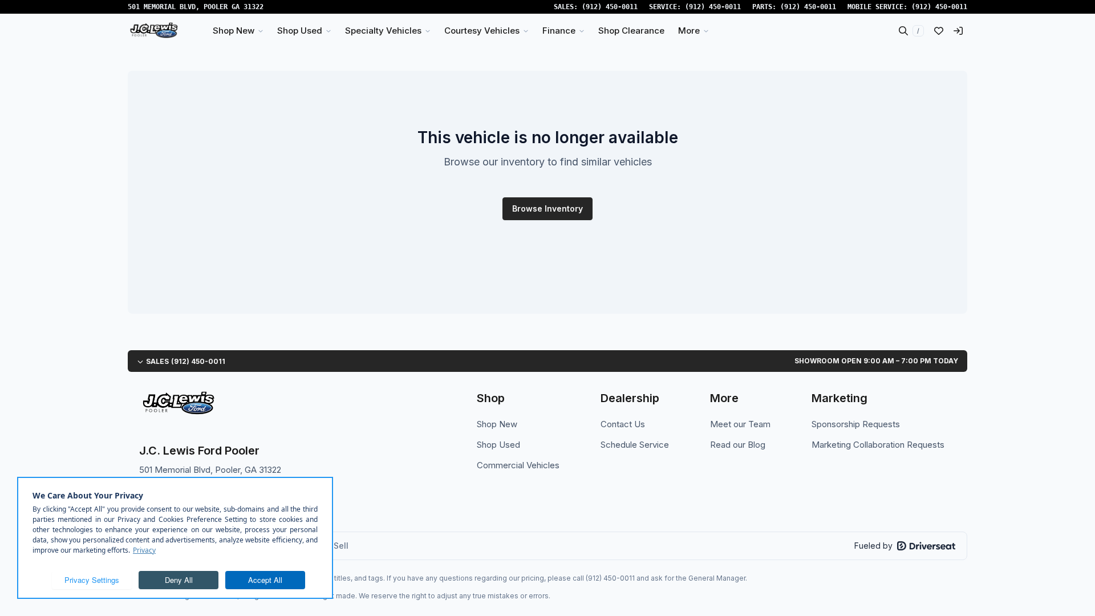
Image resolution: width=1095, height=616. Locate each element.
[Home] (154, 31)
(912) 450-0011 (610, 7)
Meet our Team (740, 424)
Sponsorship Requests (856, 424)
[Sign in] (958, 31)
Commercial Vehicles (518, 465)
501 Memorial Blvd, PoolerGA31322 (195, 7)
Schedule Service (635, 444)
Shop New (497, 424)
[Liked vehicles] (939, 31)
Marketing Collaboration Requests (878, 444)
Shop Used (498, 444)
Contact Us (623, 424)
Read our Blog (737, 444)
